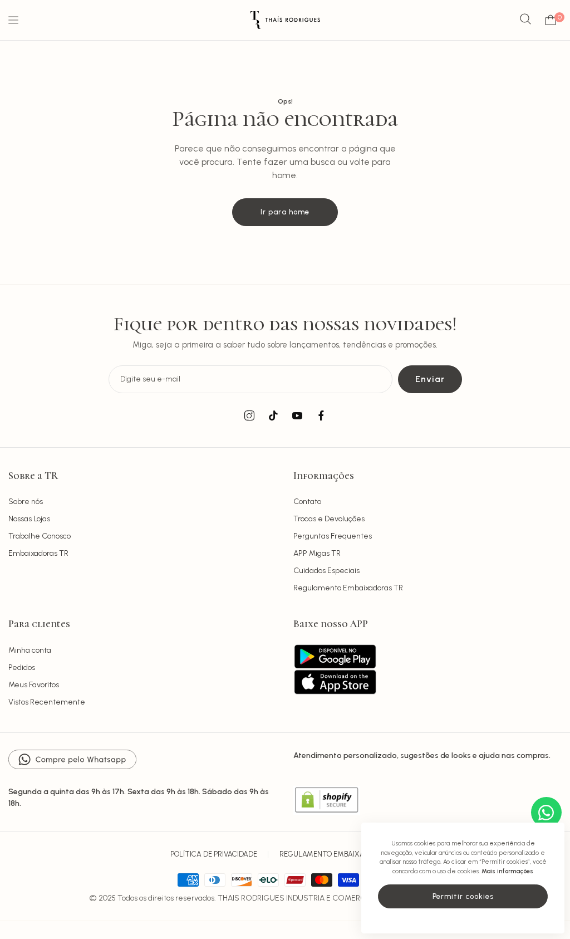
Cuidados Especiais (326, 570)
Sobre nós (25, 501)
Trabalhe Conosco (39, 536)
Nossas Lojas (29, 519)
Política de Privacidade (213, 854)
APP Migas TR (317, 553)
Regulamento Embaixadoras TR (348, 588)
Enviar (430, 379)
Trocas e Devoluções (329, 519)
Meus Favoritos (33, 684)
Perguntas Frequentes (332, 536)
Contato (307, 501)
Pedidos (21, 667)
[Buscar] (525, 19)
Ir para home (285, 212)
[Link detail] (249, 416)
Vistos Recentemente (46, 702)
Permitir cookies (463, 896)
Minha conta (29, 650)
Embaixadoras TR (38, 553)
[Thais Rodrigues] (285, 20)
